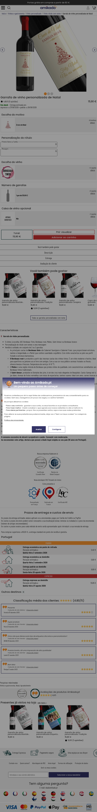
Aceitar (39, 429)
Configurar (56, 429)
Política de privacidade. (14, 420)
